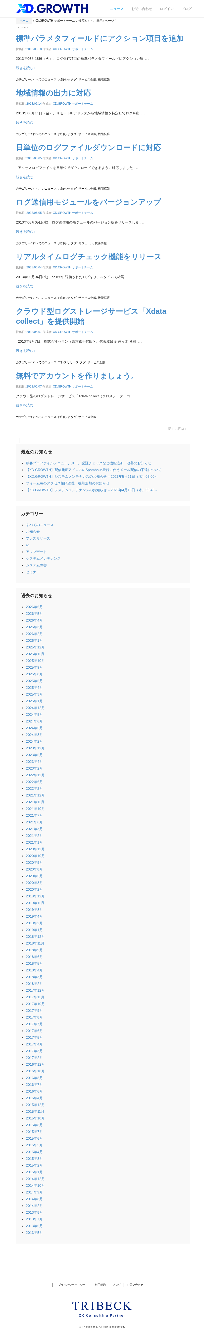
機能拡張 (104, 79)
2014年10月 (35, 1185)
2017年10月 (35, 1004)
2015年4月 (34, 1152)
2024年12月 (35, 708)
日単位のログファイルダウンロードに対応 (88, 147)
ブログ (186, 9)
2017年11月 (35, 997)
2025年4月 (34, 688)
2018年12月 (35, 937)
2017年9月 (34, 1011)
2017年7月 (34, 1024)
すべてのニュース (44, 79)
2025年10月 (35, 661)
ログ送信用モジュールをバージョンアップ (88, 202)
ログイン (167, 9)
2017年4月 (34, 1044)
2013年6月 (34, 1226)
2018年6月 (34, 957)
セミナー (33, 572)
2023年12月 (35, 748)
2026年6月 (34, 607)
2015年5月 (34, 1145)
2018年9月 (34, 950)
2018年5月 (34, 963)
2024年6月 (34, 721)
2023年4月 (34, 762)
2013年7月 (34, 1219)
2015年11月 (35, 1111)
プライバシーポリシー (72, 1284)
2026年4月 (34, 620)
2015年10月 (35, 1118)
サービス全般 (87, 79)
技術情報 (101, 243)
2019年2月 (34, 923)
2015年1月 (34, 1172)
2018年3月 (34, 977)
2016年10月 (35, 1071)
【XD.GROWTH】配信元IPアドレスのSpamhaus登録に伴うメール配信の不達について (94, 470)
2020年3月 (34, 883)
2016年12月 (35, 1064)
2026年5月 (34, 614)
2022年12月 (35, 775)
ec (28, 545)
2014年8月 (34, 1199)
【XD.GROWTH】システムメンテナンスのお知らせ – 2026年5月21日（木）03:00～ (92, 476)
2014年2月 (34, 1206)
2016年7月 (34, 1085)
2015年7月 (34, 1132)
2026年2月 (34, 634)
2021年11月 (35, 802)
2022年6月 (34, 782)
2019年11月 (35, 903)
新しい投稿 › (177, 429)
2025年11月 (35, 654)
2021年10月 (35, 809)
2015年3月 (34, 1159)
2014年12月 (35, 1179)
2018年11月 (35, 943)
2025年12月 (35, 647)
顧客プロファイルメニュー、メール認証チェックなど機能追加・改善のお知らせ (88, 463)
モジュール (85, 243)
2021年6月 (34, 822)
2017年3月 (34, 1051)
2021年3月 (34, 829)
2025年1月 (34, 701)
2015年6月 (34, 1138)
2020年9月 (34, 863)
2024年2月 (34, 741)
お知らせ (64, 79)
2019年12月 (35, 896)
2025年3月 (34, 694)
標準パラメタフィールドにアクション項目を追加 (100, 38)
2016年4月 (34, 1098)
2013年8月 (34, 1212)
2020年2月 (34, 889)
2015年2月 (34, 1165)
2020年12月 (35, 849)
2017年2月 (34, 1058)
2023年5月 (34, 755)
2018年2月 (34, 984)
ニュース (117, 9)
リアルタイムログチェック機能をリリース (89, 256)
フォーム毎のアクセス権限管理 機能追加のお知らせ (67, 483)
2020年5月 (34, 876)
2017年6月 (34, 1031)
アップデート (36, 552)
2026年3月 (34, 627)
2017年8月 (34, 1017)
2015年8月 (34, 1125)
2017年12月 (35, 990)
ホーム (24, 20)
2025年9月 (34, 667)
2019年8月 (34, 910)
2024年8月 (34, 714)
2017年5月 (34, 1037)
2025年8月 (34, 674)
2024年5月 (34, 728)
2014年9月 (34, 1192)
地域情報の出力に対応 (53, 93)
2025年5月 (34, 681)
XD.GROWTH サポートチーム (73, 49)
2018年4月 (34, 970)
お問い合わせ (141, 9)
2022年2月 (34, 788)
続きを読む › (26, 68)
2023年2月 (34, 768)
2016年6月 (34, 1091)
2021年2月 (34, 836)
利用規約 (99, 1284)
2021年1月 (34, 842)
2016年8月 (34, 1078)
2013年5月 (34, 1233)
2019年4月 (34, 916)
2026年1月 (34, 640)
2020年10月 (35, 856)
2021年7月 (34, 815)
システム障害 (36, 565)
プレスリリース (68, 362)
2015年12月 (35, 1105)
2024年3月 (34, 735)
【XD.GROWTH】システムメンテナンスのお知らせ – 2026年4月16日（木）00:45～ (92, 490)
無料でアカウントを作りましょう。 (77, 376)
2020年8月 (34, 869)
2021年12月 (35, 795)
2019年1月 (34, 930)
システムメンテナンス (43, 558)
